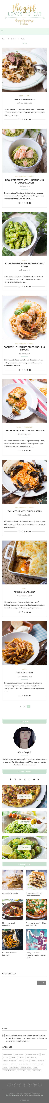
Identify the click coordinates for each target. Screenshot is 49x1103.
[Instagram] (20, 779)
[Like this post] (19, 120)
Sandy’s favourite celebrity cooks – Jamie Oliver (35, 955)
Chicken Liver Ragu (24, 99)
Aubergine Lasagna (24, 592)
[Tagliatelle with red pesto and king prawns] (24, 318)
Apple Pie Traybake (10, 893)
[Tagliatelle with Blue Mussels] (24, 482)
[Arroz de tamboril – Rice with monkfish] (36, 909)
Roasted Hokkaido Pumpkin (9, 954)
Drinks (21, 1057)
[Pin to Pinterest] (27, 120)
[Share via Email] (30, 120)
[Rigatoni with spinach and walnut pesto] (24, 234)
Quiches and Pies (24, 1064)
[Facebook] (10, 779)
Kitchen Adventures (10, 1061)
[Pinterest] (24, 779)
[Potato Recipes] (24, 847)
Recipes (13, 39)
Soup (35, 1067)
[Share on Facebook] (22, 120)
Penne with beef (24, 673)
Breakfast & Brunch (32, 1054)
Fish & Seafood (31, 1057)
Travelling (21, 1070)
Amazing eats (8, 1054)
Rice (41, 1064)
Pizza (5, 1064)
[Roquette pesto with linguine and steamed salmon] (24, 151)
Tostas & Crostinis (9, 1070)
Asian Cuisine (19, 1054)
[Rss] (38, 779)
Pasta (33, 1061)
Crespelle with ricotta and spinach (25, 431)
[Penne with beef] (24, 643)
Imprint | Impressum (12, 1095)
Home (4, 39)
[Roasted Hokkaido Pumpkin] (12, 939)
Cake (43, 1054)
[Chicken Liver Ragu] (24, 70)
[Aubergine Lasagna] (24, 562)
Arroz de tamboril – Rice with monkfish (36, 924)
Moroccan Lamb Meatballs (8, 924)
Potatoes (13, 1064)
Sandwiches (14, 1067)
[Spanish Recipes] (24, 796)
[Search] (47, 31)
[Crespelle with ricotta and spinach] (24, 401)
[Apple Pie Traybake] (12, 880)
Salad (5, 1067)
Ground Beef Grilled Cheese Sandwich (34, 894)
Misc (27, 1061)
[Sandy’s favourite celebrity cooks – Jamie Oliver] (36, 939)
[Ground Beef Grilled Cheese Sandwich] (36, 880)
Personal (41, 1061)
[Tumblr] (29, 779)
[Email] (34, 779)
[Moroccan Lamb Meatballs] (12, 909)
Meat (20, 1061)
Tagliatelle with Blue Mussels (25, 511)
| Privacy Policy (23, 1095)
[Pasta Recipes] (24, 822)
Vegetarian (36, 1070)
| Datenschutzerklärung (36, 1095)
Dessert (14, 1057)
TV (29, 1070)
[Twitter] (15, 779)
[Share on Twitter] (24, 119)
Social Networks (26, 1067)
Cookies (6, 1057)
